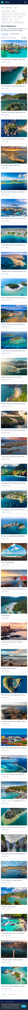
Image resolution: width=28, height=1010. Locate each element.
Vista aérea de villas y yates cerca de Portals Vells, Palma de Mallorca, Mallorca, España (14, 509)
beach (14, 11)
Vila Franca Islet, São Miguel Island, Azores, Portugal (14, 695)
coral (16, 19)
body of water (6, 11)
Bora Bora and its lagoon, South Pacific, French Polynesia (14, 192)
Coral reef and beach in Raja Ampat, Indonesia (14, 112)
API (2, 1001)
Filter (24, 37)
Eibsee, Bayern (6, 615)
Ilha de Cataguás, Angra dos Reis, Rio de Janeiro (14, 297)
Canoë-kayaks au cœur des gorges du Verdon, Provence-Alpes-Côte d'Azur (14, 86)
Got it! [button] (23, 1006)
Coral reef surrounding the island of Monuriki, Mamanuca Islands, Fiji (14, 350)
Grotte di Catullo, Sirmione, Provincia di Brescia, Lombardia (14, 827)
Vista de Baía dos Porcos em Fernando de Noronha (14, 933)
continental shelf (6, 22)
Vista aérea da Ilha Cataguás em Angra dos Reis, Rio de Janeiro (14, 986)
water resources (6, 16)
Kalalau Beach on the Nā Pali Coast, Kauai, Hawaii (14, 483)
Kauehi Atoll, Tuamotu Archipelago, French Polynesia (14, 245)
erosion (20, 16)
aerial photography (18, 22)
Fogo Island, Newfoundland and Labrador (14, 748)
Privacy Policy (9, 1001)
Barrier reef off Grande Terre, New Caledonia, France (14, 774)
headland (4, 19)
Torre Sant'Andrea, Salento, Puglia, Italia (13, 59)
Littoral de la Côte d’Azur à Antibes (12, 642)
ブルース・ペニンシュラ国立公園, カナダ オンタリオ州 (14, 801)
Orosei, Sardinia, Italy (8, 562)
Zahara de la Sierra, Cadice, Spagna (12, 959)
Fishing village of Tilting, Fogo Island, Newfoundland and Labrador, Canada (14, 589)
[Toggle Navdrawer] (25, 2)
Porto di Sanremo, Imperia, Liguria (12, 880)
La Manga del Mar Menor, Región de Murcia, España (14, 721)
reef (11, 19)
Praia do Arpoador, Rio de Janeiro (12, 377)
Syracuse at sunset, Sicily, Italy (11, 165)
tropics (23, 14)
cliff (15, 16)
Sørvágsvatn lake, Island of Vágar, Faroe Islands (14, 430)
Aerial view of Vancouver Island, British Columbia (14, 456)
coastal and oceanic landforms (10, 14)
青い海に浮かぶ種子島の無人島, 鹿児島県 (13, 536)
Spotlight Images (14, 33)
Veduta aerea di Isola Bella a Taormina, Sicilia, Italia (14, 139)
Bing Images (5, 33)
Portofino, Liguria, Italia (8, 906)
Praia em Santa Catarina (9, 668)
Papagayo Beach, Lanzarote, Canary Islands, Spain (14, 271)
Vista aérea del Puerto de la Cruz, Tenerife (14, 218)
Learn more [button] (16, 1007)
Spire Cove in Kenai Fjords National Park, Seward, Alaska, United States (14, 854)
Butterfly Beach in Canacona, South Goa (13, 403)
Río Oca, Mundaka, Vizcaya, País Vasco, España (14, 324)
